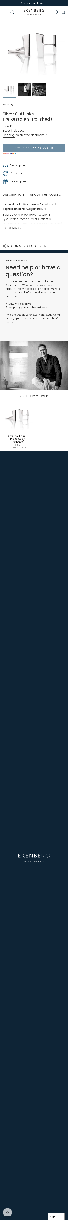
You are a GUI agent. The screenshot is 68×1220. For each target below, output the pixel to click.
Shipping (9, 135)
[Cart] (63, 12)
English (53, 1216)
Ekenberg (8, 104)
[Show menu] (4, 12)
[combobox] (56, 1216)
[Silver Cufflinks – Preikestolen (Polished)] (18, 417)
